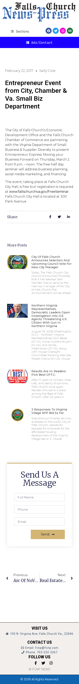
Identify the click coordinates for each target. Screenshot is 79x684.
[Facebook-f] (35, 663)
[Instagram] (63, 31)
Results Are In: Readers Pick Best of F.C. (48, 372)
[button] (20, 31)
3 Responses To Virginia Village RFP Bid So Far (49, 411)
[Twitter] (56, 31)
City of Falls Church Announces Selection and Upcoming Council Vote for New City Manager (51, 262)
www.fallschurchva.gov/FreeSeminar (39, 192)
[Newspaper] (70, 31)
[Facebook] (49, 31)
